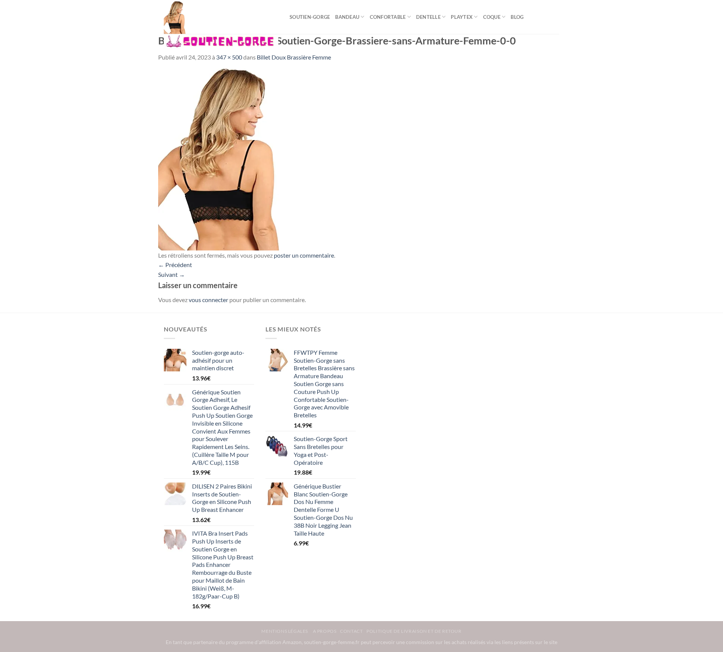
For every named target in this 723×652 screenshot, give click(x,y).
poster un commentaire (304, 255)
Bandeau (347, 17)
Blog (517, 17)
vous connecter (208, 299)
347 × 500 (229, 57)
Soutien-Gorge (310, 17)
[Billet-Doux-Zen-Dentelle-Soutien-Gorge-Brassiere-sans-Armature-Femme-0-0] (223, 155)
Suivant (171, 274)
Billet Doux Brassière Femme (294, 57)
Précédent (175, 264)
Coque (491, 17)
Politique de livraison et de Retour (413, 631)
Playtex (462, 17)
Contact (351, 631)
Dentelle (428, 17)
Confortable (388, 17)
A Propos (325, 631)
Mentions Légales (285, 631)
